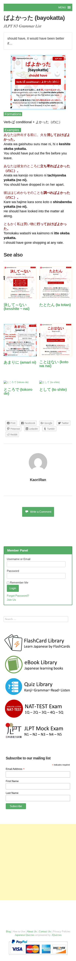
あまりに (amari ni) (20, 362)
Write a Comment (40, 511)
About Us (32, 931)
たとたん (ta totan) (55, 305)
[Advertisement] (38, 862)
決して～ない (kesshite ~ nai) (16, 307)
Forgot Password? (18, 595)
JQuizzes (56, 935)
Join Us (11, 599)
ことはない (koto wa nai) (53, 364)
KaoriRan (38, 480)
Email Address (15, 769)
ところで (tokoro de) (18, 391)
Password (13, 570)
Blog (8, 931)
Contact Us (45, 931)
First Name (12, 781)
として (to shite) (53, 389)
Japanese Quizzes (24, 935)
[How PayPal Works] (38, 955)
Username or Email (18, 559)
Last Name (12, 792)
